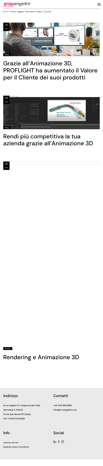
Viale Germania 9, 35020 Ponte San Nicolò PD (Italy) (21, 410)
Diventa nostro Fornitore (16, 447)
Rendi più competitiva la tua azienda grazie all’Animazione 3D (48, 139)
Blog (7, 55)
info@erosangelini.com (65, 409)
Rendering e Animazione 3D (41, 357)
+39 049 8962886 (62, 405)
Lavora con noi (10, 442)
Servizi (7, 348)
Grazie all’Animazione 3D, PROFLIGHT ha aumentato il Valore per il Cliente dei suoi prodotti (50, 70)
